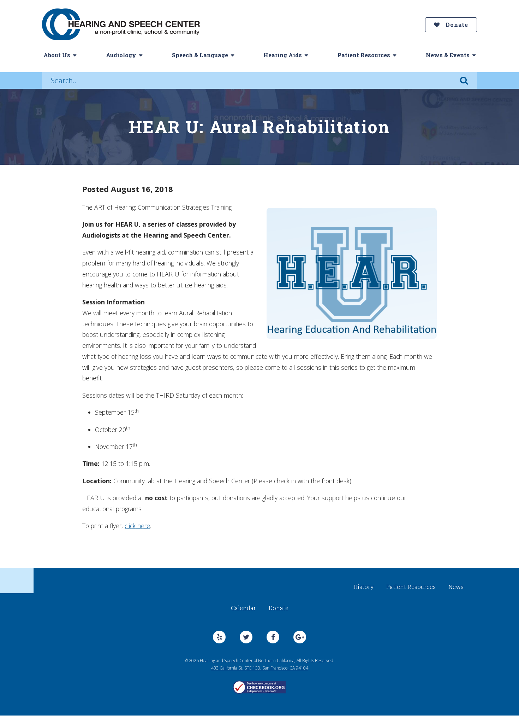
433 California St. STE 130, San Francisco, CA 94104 (259, 668)
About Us (56, 55)
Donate (456, 24)
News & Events (448, 55)
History (363, 586)
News (456, 586)
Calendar (243, 608)
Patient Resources (364, 55)
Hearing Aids (282, 55)
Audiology (121, 55)
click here (137, 525)
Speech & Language (200, 55)
